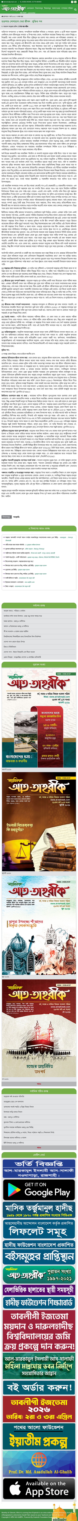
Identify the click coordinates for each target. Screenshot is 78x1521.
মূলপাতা (23, 8)
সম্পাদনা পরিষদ (67, 8)
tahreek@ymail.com (10, 2)
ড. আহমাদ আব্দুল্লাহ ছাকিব (9, 26)
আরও (39, 1084)
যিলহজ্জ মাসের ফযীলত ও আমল (15, 1138)
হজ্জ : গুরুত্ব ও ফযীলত (11, 1117)
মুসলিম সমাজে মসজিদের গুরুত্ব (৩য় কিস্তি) (18, 1127)
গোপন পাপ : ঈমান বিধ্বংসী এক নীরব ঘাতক (19, 652)
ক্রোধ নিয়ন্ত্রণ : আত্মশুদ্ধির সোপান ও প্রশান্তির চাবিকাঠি (22, 657)
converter (31, 13)
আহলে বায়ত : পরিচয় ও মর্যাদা (14, 611)
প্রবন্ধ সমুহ (20, 16)
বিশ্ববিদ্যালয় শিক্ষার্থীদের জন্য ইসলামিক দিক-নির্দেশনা (22, 636)
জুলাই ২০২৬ (6, 873)
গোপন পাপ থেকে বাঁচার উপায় (14, 642)
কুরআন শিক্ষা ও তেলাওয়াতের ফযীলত (17, 1122)
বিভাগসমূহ (39, 8)
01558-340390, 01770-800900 (31, 2)
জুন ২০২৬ (5, 977)
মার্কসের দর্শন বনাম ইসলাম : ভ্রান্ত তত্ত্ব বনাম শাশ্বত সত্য (23, 616)
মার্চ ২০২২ (13, 16)
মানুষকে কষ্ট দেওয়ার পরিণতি (14, 1096)
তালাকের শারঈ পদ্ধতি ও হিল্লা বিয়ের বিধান (19, 1107)
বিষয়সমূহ (47, 8)
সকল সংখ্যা (56, 8)
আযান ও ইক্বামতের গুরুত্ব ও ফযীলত (16, 626)
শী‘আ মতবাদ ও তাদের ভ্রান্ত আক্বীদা (16, 631)
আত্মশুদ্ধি (16, 517)
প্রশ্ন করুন (23, 13)
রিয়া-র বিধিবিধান (10, 647)
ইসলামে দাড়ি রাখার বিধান (13, 1112)
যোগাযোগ (30, 8)
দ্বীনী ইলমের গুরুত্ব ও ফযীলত (14, 1143)
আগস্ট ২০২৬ (6, 769)
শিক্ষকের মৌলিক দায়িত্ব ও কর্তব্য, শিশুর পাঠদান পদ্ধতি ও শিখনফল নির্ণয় (29, 1132)
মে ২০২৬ (5, 1079)
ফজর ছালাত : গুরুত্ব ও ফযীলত (14, 621)
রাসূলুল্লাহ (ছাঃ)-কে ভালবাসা (14, 1102)
